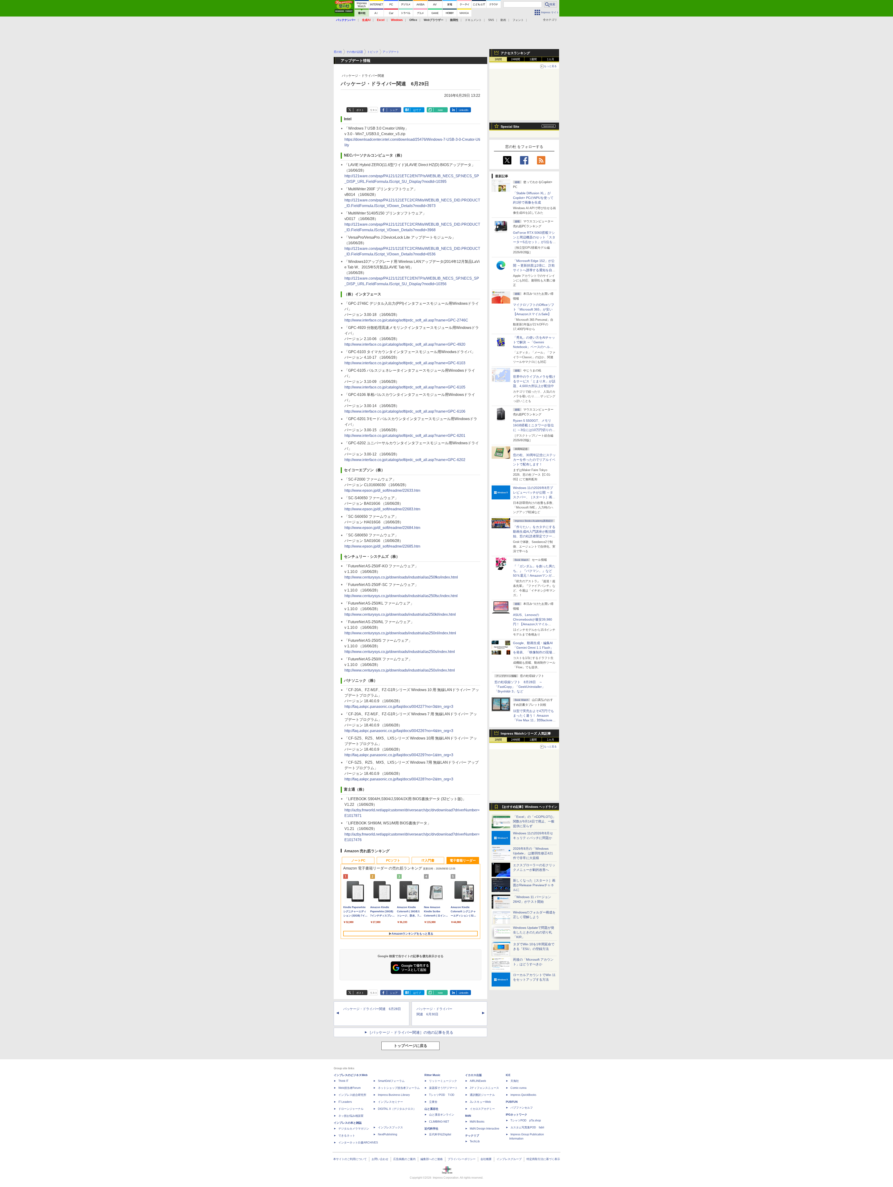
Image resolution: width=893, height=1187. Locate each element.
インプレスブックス (390, 1127)
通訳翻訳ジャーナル (482, 1095)
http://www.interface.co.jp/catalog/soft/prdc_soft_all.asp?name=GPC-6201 (404, 436)
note (440, 110)
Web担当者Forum (349, 1088)
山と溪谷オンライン (441, 1114)
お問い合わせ (380, 1159)
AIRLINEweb (478, 1081)
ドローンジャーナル (350, 1108)
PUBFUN (512, 1101)
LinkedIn (463, 110)
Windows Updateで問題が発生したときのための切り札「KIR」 (533, 932)
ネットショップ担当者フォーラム (399, 1088)
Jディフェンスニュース (484, 1088)
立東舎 (433, 1101)
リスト (373, 110)
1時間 (498, 59)
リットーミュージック (443, 1081)
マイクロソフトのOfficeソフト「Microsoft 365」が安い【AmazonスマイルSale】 (533, 309)
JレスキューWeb (480, 1101)
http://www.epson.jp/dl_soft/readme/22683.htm (382, 509)
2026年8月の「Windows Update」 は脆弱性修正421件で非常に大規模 (533, 853)
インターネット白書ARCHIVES (358, 1142)
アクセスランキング (515, 53)
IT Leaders (345, 1101)
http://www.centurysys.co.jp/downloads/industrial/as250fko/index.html (401, 577)
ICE (508, 1075)
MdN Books (477, 1121)
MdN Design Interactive (484, 1128)
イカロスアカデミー (482, 1108)
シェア (394, 110)
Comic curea (518, 1088)
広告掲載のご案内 (404, 1159)
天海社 (514, 1081)
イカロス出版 (473, 1075)
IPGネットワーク (516, 1114)
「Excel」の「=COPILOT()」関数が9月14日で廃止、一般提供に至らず (534, 821)
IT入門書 (428, 860)
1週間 (533, 59)
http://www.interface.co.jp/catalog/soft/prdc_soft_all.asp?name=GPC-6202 (404, 460)
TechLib (475, 1141)
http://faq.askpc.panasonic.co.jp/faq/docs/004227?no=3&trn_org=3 (398, 707)
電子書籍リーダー (463, 860)
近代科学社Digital (440, 1134)
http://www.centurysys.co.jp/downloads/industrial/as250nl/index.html (400, 633)
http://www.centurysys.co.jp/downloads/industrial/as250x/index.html (399, 670)
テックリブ (472, 1135)
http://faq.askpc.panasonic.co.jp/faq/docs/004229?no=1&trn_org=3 (398, 755)
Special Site (510, 126)
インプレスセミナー (390, 1101)
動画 (503, 20)
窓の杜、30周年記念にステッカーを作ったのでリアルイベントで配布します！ (534, 459)
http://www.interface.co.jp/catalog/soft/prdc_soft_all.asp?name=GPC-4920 (404, 344)
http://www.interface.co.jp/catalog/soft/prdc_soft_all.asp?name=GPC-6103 (404, 363)
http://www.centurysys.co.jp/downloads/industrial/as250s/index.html (399, 652)
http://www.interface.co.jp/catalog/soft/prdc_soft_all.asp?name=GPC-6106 (404, 411)
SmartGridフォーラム (391, 1081)
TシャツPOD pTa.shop (525, 1120)
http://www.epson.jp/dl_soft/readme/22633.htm (382, 490)
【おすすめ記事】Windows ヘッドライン (529, 807)
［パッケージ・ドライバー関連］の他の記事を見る (410, 1032)
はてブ (417, 110)
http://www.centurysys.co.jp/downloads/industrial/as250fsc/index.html (401, 596)
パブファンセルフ (521, 1107)
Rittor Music (432, 1075)
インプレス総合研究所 (352, 1095)
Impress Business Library (394, 1095)
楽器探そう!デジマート (443, 1088)
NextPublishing (387, 1134)
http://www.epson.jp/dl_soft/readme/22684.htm (382, 528)
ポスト (360, 110)
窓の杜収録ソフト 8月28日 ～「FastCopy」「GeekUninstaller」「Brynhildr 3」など (519, 686)
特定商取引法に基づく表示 (543, 1159)
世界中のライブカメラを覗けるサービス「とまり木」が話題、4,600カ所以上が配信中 (534, 381)
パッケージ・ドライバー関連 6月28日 (372, 1009)
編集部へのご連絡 (431, 1159)
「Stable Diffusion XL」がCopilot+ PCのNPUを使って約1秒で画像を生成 (533, 197)
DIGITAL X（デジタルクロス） (397, 1108)
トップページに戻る (410, 1046)
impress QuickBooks (523, 1095)
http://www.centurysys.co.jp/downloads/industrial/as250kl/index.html (400, 614)
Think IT (343, 1081)
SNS (491, 20)
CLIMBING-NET (439, 1121)
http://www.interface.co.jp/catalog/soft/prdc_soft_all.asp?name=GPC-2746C (406, 320)
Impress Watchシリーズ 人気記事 (526, 733)
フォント (518, 20)
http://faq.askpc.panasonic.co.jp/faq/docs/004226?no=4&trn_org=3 (398, 731)
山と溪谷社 (431, 1108)
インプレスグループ (509, 1159)
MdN (468, 1115)
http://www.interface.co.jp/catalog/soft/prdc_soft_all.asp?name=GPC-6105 (404, 387)
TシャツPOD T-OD (441, 1095)
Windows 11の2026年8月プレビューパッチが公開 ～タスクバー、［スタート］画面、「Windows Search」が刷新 (533, 497)
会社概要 (486, 1159)
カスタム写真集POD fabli (527, 1127)
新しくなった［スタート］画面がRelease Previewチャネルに (534, 885)
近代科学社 (431, 1128)
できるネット (346, 1135)
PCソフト (393, 860)
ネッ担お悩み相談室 (350, 1115)
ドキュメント (473, 20)
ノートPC (358, 860)
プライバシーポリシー (462, 1159)
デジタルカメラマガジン (353, 1128)
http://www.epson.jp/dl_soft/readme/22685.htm (382, 546)
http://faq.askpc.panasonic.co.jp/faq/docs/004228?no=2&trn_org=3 (398, 779)
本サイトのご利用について (350, 1159)
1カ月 (550, 59)
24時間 (515, 59)
